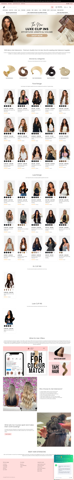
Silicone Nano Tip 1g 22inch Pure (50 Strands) (9, 172)
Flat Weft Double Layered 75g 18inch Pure (9, 117)
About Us (21, 470)
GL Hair (5, 302)
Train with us (10, 3)
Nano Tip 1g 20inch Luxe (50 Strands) (64, 209)
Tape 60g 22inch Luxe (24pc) (23, 235)
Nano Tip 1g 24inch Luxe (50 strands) (36, 209)
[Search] (52, 7)
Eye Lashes (5, 476)
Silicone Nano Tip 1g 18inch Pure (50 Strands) (64, 145)
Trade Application (4, 3)
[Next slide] (71, 33)
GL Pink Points (23, 3)
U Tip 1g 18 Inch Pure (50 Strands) (49, 172)
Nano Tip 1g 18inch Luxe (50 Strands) (9, 209)
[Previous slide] (3, 33)
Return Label (39, 476)
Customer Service (40, 472)
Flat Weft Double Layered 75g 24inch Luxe (64, 236)
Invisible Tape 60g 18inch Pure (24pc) (64, 117)
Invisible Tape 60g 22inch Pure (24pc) (23, 145)
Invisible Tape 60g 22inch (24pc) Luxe (8, 236)
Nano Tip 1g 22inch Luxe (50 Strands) (23, 209)
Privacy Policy (39, 473)
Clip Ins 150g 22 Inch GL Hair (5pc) (9, 301)
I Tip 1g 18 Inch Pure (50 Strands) (49, 117)
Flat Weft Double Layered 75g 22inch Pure (23, 117)
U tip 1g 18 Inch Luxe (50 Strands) (49, 236)
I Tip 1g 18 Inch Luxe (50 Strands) (49, 264)
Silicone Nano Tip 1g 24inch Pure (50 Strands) (22, 172)
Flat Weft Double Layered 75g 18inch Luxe (9, 264)
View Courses (8, 440)
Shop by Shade (5, 10)
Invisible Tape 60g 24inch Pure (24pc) (36, 145)
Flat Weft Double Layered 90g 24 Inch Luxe (64, 264)
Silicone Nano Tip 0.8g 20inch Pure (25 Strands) (50, 145)
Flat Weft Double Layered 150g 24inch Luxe (36, 264)
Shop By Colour (53, 10)
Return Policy (39, 477)
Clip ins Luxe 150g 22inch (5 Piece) (9, 337)
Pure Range (23, 10)
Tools (40, 10)
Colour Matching (23, 472)
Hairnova (36, 10)
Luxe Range (28, 10)
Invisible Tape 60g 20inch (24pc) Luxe (49, 209)
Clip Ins (15, 10)
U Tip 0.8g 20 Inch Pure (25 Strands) (36, 172)
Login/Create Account (16, 3)
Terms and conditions (41, 474)
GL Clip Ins (5, 470)
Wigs (32, 10)
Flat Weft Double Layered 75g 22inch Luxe (36, 236)
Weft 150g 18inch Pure (63, 171)
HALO (19, 10)
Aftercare (44, 10)
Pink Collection (60, 10)
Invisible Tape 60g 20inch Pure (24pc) (9, 145)
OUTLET (48, 10)
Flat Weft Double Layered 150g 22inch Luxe (22, 264)
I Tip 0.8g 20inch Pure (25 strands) (36, 117)
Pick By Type (11, 10)
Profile (21, 473)
